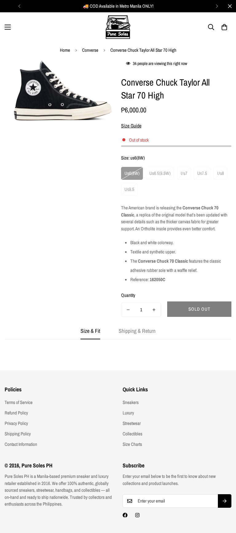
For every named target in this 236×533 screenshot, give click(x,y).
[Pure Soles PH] (118, 27)
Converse (90, 50)
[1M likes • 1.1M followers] (125, 515)
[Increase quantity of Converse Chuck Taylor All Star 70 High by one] (154, 310)
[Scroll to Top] (224, 499)
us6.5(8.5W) (160, 173)
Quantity (128, 295)
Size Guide (131, 125)
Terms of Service (19, 402)
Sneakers (131, 402)
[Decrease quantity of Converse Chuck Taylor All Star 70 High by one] (128, 310)
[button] (224, 27)
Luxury (128, 413)
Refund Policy (16, 413)
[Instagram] (137, 515)
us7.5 (202, 173)
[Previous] (19, 6)
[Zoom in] (102, 72)
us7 (184, 173)
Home (65, 50)
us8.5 (129, 189)
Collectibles (132, 433)
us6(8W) (132, 173)
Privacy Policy (16, 423)
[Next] (217, 6)
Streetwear (132, 423)
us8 (220, 173)
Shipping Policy (18, 433)
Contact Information (21, 444)
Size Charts (132, 444)
